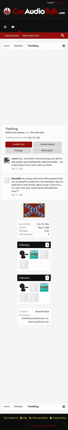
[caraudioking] (24, 254)
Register (59, 2)
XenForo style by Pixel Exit (43, 425)
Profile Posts (19, 144)
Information (47, 150)
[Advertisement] (34, 87)
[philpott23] (24, 264)
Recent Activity (12, 35)
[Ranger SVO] (34, 254)
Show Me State (42, 311)
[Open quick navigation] (63, 45)
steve (15, 158)
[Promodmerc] (44, 254)
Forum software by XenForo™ (17, 425)
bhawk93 (16, 178)
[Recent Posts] (13, 27)
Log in (50, 2)
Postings (18, 150)
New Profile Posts (30, 35)
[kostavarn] (34, 287)
